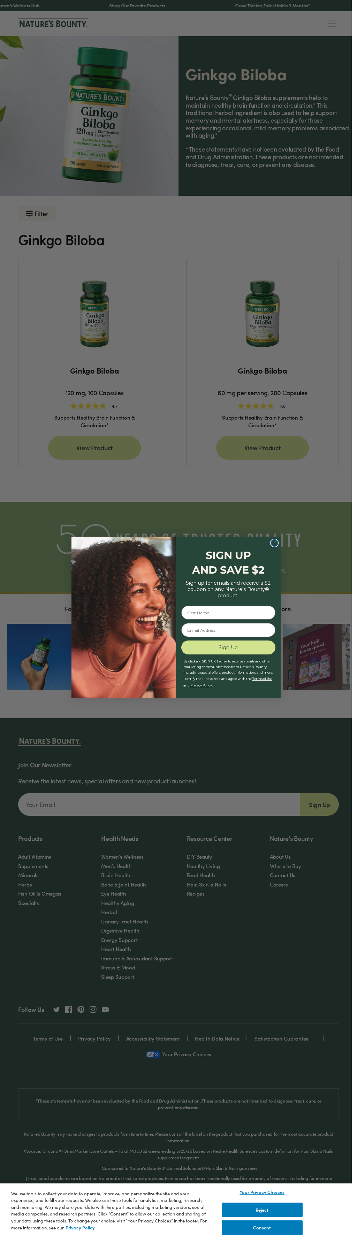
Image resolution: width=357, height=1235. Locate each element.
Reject (262, 1209)
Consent (262, 1227)
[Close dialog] (274, 542)
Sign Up (228, 647)
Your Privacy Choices (262, 1192)
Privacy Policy (80, 1227)
